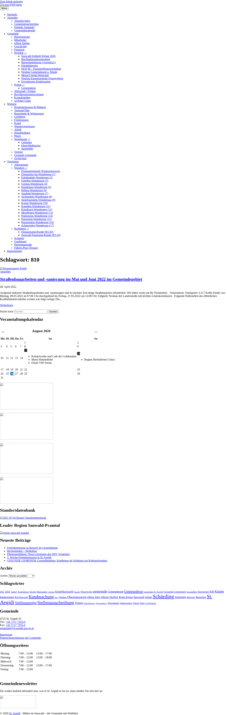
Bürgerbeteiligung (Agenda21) (38, 62)
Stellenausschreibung (55, 602)
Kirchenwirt (21, 597)
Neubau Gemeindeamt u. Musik (39, 72)
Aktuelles (12, 17)
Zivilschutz (20, 158)
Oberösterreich (76, 597)
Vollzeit (136, 603)
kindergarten (7, 597)
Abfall (17, 129)
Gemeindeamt (115, 591)
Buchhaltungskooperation (35, 59)
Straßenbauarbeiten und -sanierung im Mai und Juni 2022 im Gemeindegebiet (71, 279)
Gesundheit (191, 592)
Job (211, 591)
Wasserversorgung (24, 126)
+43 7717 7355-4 (15, 625)
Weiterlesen (6, 305)
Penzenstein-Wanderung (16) (37, 222)
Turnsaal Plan (21, 110)
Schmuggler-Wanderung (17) (37, 225)
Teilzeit (79, 603)
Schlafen (19, 238)
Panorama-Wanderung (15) (36, 219)
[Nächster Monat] (96, 331)
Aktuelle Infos (22, 20)
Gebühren (19, 116)
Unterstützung (89, 603)
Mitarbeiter (20, 40)
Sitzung (191, 597)
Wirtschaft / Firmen (25, 91)
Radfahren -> (21, 228)
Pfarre (17, 135)
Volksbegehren (126, 603)
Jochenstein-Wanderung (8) (36, 196)
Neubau (63, 597)
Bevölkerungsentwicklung (29, 94)
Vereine (18, 151)
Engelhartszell (64, 591)
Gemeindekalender (24, 30)
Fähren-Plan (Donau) (26, 247)
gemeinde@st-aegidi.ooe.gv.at (17, 628)
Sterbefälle (27, 148)
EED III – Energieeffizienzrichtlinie (41, 68)
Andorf (14, 592)
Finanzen (19, 49)
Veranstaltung (101, 603)
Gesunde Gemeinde (25, 155)
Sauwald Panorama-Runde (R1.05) (41, 235)
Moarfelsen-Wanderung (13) (37, 212)
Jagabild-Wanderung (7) (34, 193)
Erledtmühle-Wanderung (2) (37, 177)
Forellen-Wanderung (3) (34, 180)
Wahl (142, 603)
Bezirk (33, 592)
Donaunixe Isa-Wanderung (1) (38, 174)
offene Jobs (93, 597)
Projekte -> (20, 52)
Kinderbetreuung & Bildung (30, 107)
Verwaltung (113, 603)
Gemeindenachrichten (26, 24)
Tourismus (13, 161)
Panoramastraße (23, 244)
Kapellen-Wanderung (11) (35, 206)
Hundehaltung (22, 132)
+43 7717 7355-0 (15, 621)
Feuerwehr (86, 591)
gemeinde (100, 591)
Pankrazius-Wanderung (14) (37, 215)
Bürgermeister (22, 36)
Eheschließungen (30, 145)
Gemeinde (13, 33)
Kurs (56, 597)
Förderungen (21, 119)
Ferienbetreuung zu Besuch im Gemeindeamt (32, 547)
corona (51, 592)
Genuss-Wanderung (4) (34, 183)
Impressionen (14, 251)
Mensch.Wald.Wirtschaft (35, 75)
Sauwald (139, 597)
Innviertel (203, 591)
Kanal (17, 123)
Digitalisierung (29, 65)
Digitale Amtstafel (24, 27)
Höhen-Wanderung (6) (34, 190)
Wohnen (11, 103)
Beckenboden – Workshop (22, 550)
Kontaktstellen (22, 97)
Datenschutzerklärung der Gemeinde (20, 637)
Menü (4, 8)
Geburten (26, 142)
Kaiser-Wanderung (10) (34, 203)
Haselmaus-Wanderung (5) (36, 187)
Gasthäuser (20, 241)
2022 (2, 592)
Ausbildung (23, 592)
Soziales (201, 597)
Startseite (12, 14)
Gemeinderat (28, 88)
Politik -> (19, 84)
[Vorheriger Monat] (3, 331)
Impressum (6, 634)
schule (148, 597)
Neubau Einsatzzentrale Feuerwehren (42, 78)
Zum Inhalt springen (11, 1)
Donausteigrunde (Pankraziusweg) (40, 171)
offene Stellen (22, 43)
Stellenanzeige (26, 603)
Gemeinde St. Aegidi (153, 592)
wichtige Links (22, 100)
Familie (77, 592)
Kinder (219, 591)
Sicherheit (180, 597)
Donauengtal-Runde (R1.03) (37, 231)
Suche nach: (7, 311)
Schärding (163, 596)
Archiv (4, 575)
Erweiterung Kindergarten (36, 81)
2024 (7, 591)
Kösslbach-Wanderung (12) (36, 209)
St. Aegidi (14, 713)
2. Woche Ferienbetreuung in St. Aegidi (29, 557)
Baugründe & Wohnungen (29, 113)
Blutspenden (42, 592)
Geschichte (20, 46)
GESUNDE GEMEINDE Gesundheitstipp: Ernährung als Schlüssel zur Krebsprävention (57, 560)
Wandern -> (20, 167)
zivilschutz (150, 603)
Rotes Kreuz (126, 597)
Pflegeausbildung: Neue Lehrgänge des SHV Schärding (38, 554)
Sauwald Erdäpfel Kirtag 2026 (38, 56)
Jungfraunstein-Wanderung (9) (38, 199)
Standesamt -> (22, 139)
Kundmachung (41, 596)
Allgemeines (21, 164)
